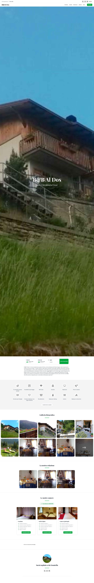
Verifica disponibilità (64, 361)
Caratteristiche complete (47, 404)
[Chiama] (83, 2)
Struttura (66, 4)
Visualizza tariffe (26, 532)
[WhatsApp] (85, 2)
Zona (84, 4)
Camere (70, 4)
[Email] (87, 2)
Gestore (80, 4)
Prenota (89, 4)
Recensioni (75, 4)
